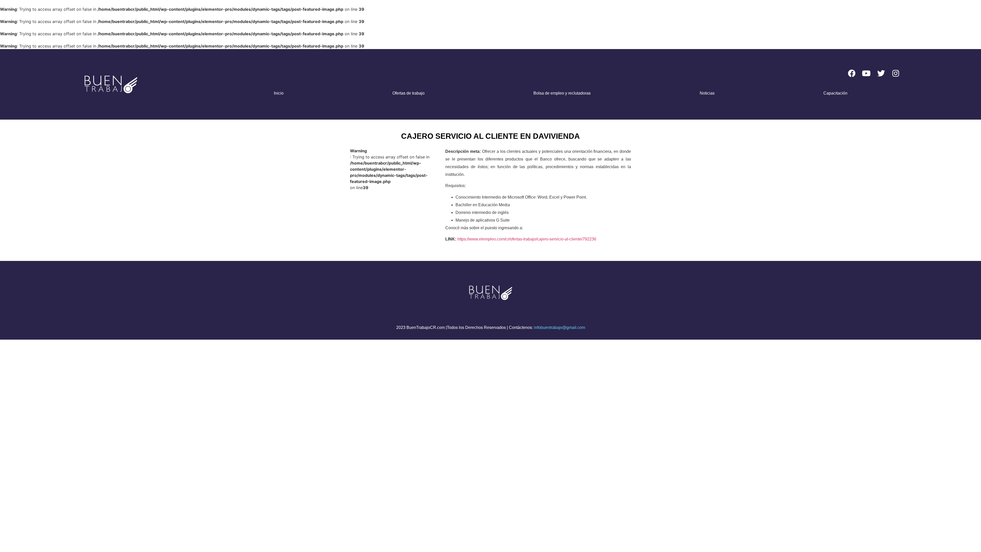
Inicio (279, 93)
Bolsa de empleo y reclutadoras (562, 93)
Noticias (707, 93)
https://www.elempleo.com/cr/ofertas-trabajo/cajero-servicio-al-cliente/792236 (526, 239)
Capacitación (835, 93)
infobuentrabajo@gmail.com (559, 327)
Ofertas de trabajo (408, 93)
